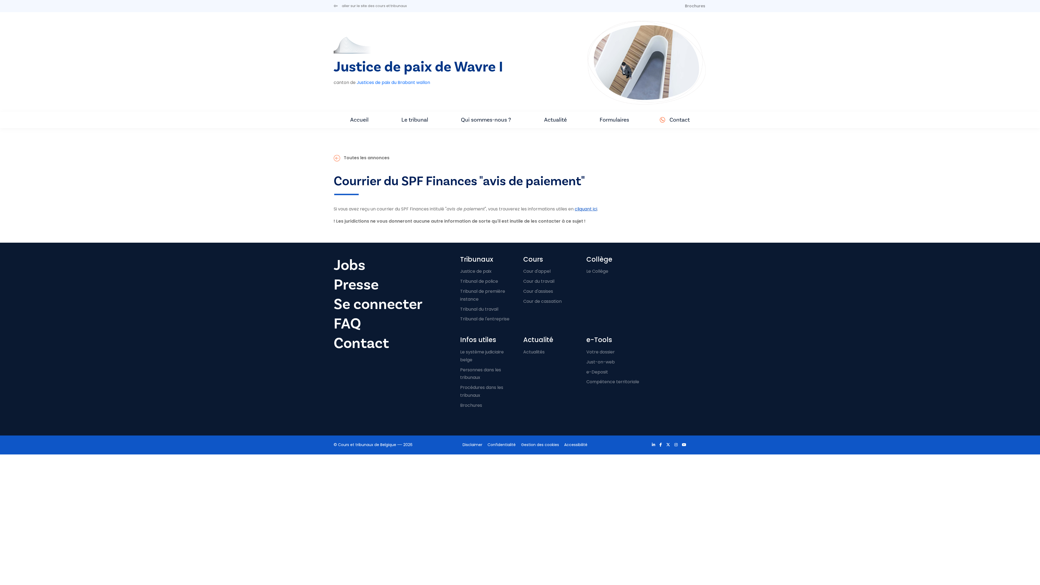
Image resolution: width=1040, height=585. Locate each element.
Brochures (695, 6)
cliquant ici (586, 209)
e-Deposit (597, 372)
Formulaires (614, 119)
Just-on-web (600, 362)
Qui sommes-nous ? (486, 119)
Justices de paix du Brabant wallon (393, 82)
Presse (356, 284)
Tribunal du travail (479, 309)
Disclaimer (472, 444)
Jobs (349, 265)
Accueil (359, 119)
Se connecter (378, 304)
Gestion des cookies (540, 444)
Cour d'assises (538, 291)
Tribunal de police (479, 281)
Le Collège (597, 271)
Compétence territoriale (612, 382)
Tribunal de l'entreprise (484, 319)
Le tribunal (414, 119)
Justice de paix (476, 271)
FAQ (347, 323)
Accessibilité (575, 444)
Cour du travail (538, 281)
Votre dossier (600, 352)
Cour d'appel (537, 271)
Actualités (534, 352)
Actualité (555, 119)
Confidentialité (501, 444)
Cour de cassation (542, 301)
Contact (680, 119)
